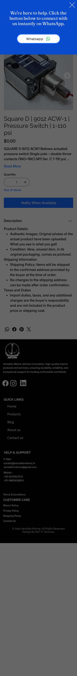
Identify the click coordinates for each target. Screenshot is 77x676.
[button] (72, 5)
